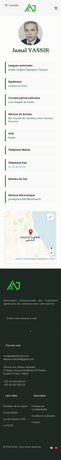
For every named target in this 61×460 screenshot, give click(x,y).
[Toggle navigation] (49, 8)
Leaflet (18, 258)
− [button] (51, 253)
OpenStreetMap (30, 258)
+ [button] (51, 248)
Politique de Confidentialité (39, 408)
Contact (36, 422)
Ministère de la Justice (15, 406)
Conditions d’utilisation (43, 415)
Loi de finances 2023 (14, 419)
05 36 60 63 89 (17, 166)
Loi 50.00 (8, 425)
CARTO (52, 258)
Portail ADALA (10, 412)
